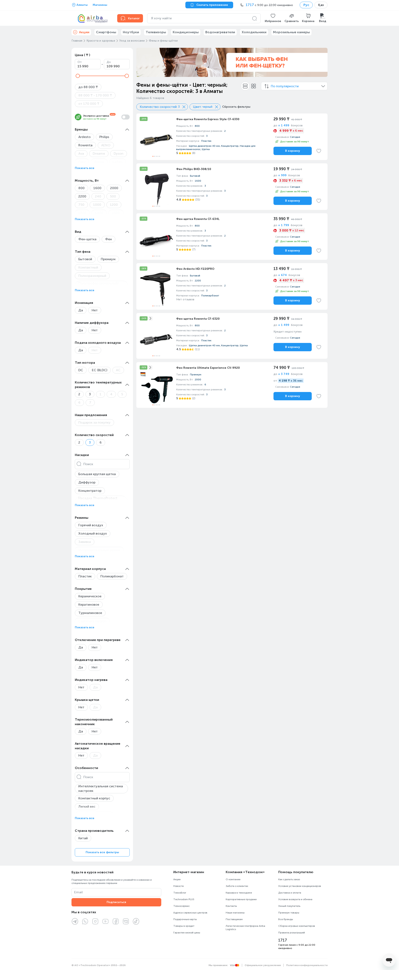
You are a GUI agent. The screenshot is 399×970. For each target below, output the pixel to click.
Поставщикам (234, 919)
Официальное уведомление (263, 965)
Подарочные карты (185, 919)
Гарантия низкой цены (186, 932)
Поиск (88, 464)
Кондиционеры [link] (186, 32)
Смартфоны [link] (106, 32)
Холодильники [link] (254, 32)
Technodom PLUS (183, 899)
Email (78, 892)
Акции (177, 879)
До (109, 62)
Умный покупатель (289, 906)
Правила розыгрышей (291, 932)
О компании (233, 879)
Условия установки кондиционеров (299, 886)
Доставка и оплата (289, 892)
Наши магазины (235, 912)
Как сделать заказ (289, 879)
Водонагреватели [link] (220, 32)
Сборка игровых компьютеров (296, 925)
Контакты (231, 906)
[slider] (78, 76)
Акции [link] (84, 32)
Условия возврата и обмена (295, 899)
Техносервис (181, 906)
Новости (178, 886)
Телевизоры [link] (156, 32)
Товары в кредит (183, 925)
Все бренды (285, 919)
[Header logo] (91, 18)
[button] (273, 18)
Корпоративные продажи (241, 899)
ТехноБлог (179, 892)
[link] (232, 136)
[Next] (321, 62)
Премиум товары (288, 912)
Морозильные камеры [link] (291, 32)
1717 (282, 940)
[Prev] (142, 62)
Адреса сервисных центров (190, 912)
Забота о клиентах (237, 886)
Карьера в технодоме (239, 892)
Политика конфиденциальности (307, 965)
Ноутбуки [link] (131, 32)
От (80, 62)
